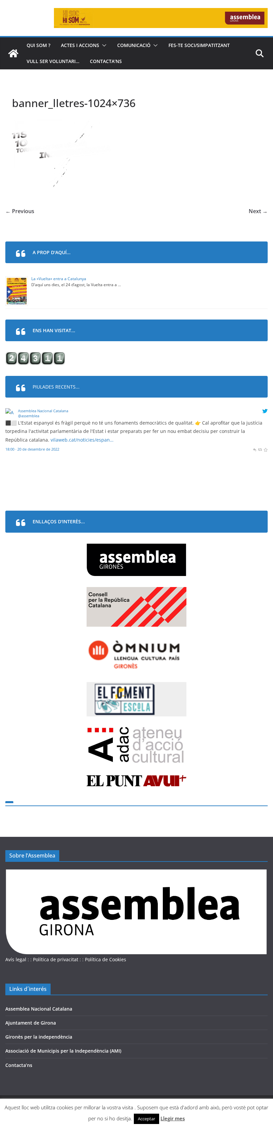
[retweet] (260, 449)
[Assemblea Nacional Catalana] (10, 412)
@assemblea (28, 415)
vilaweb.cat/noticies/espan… (82, 440)
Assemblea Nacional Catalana (43, 410)
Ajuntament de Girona (30, 1023)
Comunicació (133, 45)
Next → (258, 211)
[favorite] (265, 449)
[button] (103, 45)
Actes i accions (80, 45)
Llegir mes (172, 1118)
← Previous (19, 211)
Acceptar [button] (146, 1119)
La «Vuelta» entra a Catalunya (58, 278)
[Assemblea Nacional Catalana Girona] (13, 53)
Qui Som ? (38, 45)
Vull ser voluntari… (53, 61)
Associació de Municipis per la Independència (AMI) (63, 1051)
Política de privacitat (55, 959)
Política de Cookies (105, 959)
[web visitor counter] (35, 356)
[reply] (254, 449)
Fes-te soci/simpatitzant (199, 45)
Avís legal (15, 959)
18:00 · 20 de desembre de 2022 (32, 449)
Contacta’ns (106, 61)
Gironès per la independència (38, 1037)
